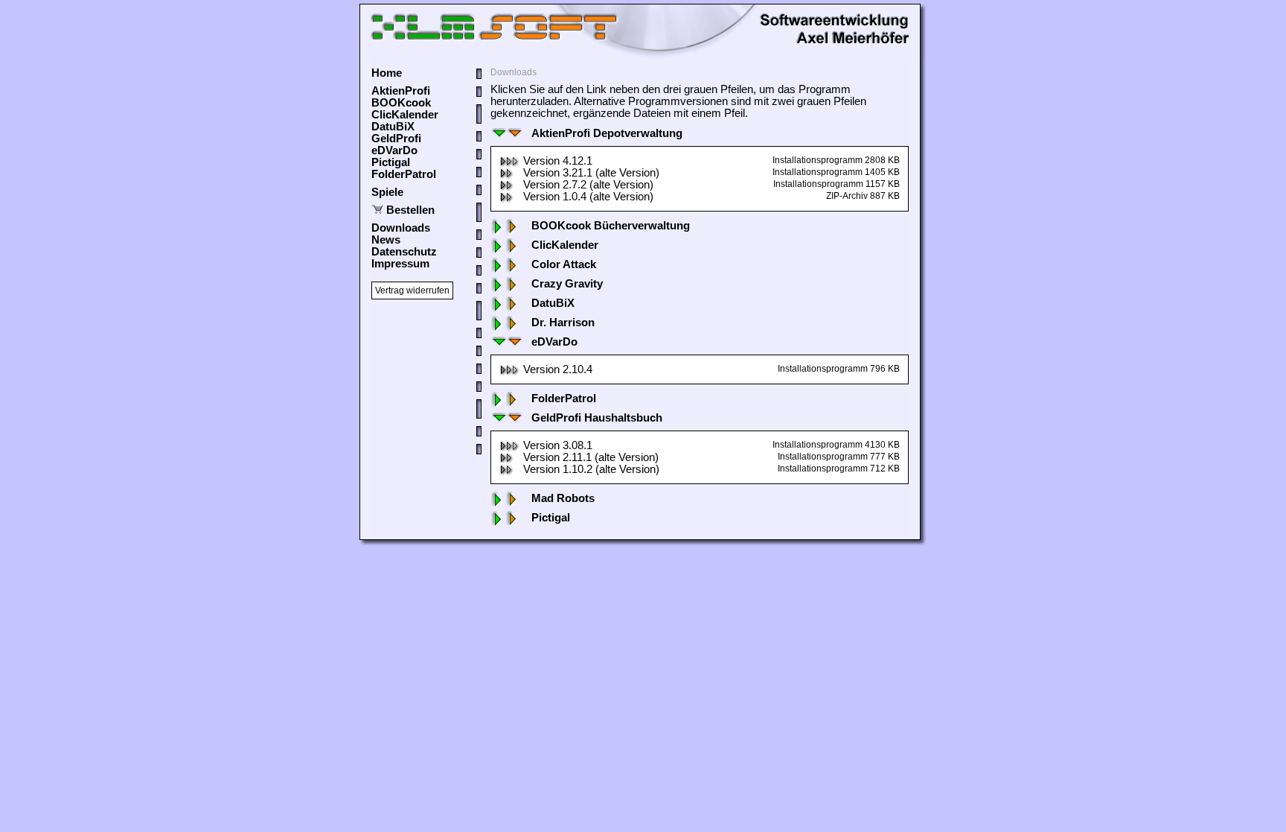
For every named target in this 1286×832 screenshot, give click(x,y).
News (385, 240)
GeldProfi (396, 139)
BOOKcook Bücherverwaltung (610, 226)
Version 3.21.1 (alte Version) (591, 173)
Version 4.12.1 (557, 161)
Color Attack (563, 264)
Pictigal (390, 162)
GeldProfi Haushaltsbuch (596, 418)
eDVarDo (394, 150)
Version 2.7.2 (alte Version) (588, 185)
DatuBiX (393, 127)
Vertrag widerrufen (412, 290)
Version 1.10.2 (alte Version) (591, 469)
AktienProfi (400, 91)
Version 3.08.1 (557, 445)
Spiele (387, 192)
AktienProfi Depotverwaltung (606, 133)
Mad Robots (563, 498)
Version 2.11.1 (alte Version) (591, 457)
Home (386, 73)
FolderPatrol (403, 174)
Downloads (400, 228)
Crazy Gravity (567, 284)
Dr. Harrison (563, 322)
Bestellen (410, 210)
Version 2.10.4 (557, 369)
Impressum (400, 264)
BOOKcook (401, 103)
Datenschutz (404, 252)
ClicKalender (404, 115)
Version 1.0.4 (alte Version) (588, 197)
